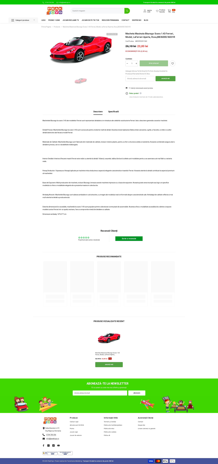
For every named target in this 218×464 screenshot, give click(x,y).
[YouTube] (58, 445)
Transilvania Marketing (74, 461)
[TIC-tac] (53, 445)
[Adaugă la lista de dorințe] (172, 63)
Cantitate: (128, 59)
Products (57, 27)
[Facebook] (43, 445)
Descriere (98, 111)
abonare (136, 393)
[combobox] (97, 11)
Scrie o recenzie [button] (129, 239)
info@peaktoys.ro (64, 2)
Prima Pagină (46, 27)
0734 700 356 (49, 2)
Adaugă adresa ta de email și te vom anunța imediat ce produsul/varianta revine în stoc (146, 72)
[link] (55, 297)
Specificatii (113, 111)
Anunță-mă (165, 78)
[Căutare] (100, 11)
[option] (81, 50)
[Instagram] (48, 445)
